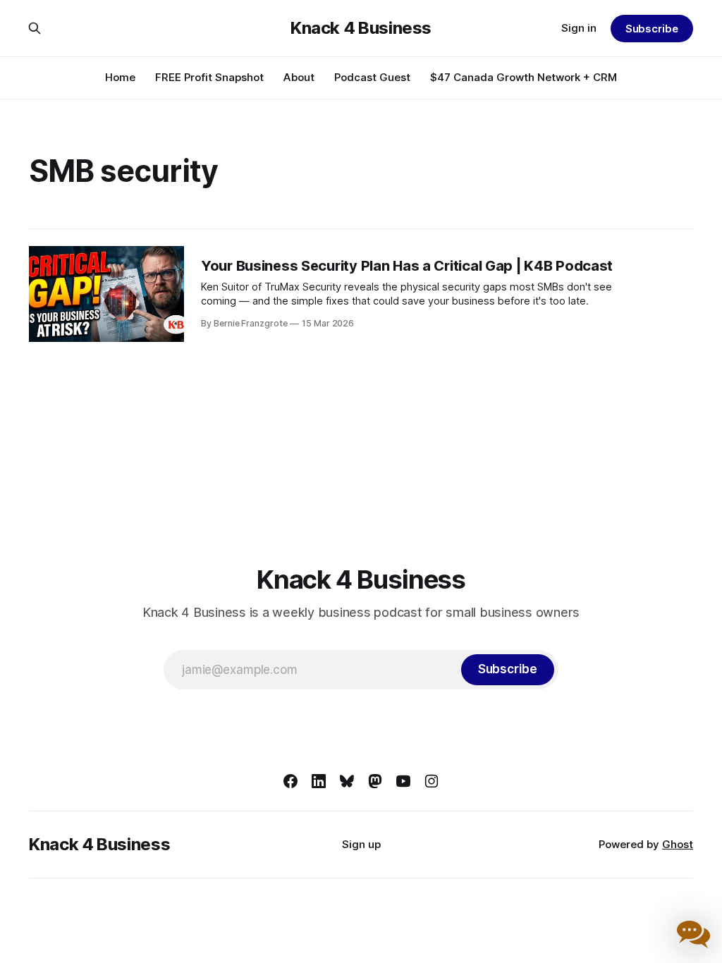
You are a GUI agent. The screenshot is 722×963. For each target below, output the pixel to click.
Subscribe (651, 28)
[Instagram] (431, 781)
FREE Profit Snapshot (209, 77)
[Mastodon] (375, 781)
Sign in (578, 28)
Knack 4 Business (361, 28)
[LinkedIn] (319, 781)
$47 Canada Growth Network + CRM (523, 77)
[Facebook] (290, 781)
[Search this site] (34, 28)
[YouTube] (403, 781)
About (298, 77)
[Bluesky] (347, 781)
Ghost (677, 844)
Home (120, 77)
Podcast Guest (372, 77)
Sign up (361, 844)
